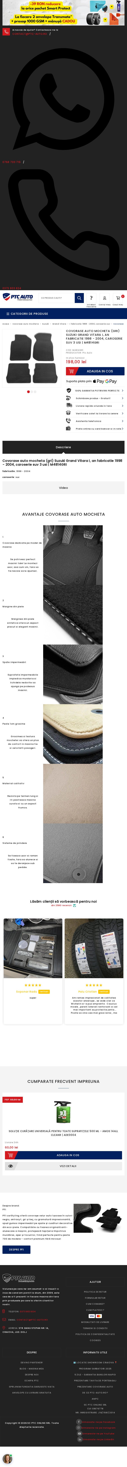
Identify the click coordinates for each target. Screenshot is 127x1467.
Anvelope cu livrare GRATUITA (31, 1380)
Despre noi (32, 1361)
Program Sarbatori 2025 (95, 1355)
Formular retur (95, 1285)
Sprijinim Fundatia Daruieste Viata (31, 1374)
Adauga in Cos (68, 1142)
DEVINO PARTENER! (32, 1349)
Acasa (5, 311)
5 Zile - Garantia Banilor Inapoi (95, 1361)
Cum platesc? (95, 1297)
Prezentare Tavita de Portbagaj (95, 1367)
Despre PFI (16, 1237)
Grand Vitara (59, 311)
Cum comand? (95, 1291)
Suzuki (45, 311)
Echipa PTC (32, 1367)
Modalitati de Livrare (95, 1309)
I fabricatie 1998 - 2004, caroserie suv (90, 311)
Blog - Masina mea (32, 1355)
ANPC (95, 1385)
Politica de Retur (95, 1279)
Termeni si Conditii (95, 1315)
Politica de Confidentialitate (95, 1321)
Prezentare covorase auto (95, 1374)
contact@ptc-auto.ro (29, 21)
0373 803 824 (28, 1298)
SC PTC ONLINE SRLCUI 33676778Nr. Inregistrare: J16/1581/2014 (95, 1395)
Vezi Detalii (68, 1153)
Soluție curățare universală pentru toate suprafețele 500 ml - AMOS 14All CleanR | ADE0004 (63, 1120)
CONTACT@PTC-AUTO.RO (32, 1307)
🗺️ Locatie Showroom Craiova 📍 (95, 1349)
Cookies (95, 1327)
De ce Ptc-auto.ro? (95, 1380)
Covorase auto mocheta (26, 311)
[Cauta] (79, 285)
